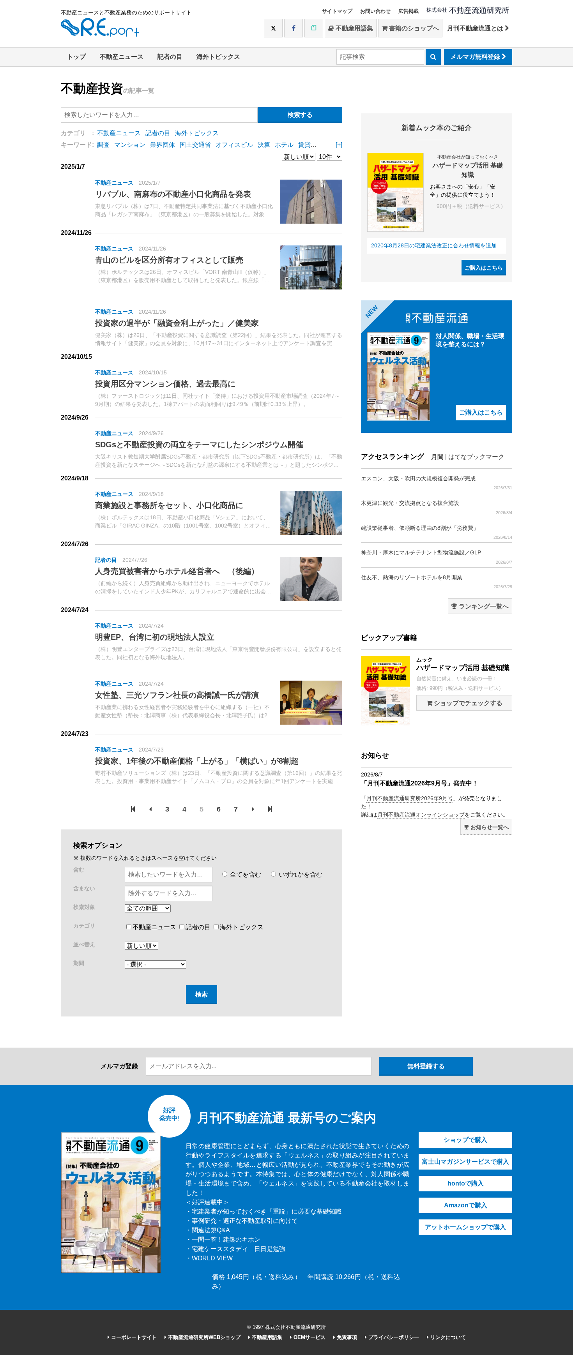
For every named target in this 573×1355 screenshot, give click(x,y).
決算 (264, 144)
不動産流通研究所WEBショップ (203, 1337)
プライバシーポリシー (393, 1337)
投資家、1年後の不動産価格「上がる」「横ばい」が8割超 (197, 761)
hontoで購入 (465, 1183)
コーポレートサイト (133, 1337)
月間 (437, 456)
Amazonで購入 (465, 1205)
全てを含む (244, 874)
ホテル (284, 144)
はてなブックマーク (476, 456)
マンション (129, 144)
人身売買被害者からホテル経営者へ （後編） (177, 571)
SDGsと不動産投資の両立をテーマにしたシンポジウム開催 (199, 444)
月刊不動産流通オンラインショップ (421, 815)
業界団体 (162, 144)
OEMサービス (308, 1337)
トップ (76, 56)
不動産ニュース (121, 56)
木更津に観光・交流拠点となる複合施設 (436, 507)
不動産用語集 (353, 28)
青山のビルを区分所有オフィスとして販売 (169, 260)
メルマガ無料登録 (476, 56)
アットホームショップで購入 (465, 1227)
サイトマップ (337, 11)
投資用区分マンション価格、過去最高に (165, 383)
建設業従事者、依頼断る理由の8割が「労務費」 (436, 532)
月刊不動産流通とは (476, 28)
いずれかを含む (299, 874)
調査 (103, 144)
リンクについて (447, 1337)
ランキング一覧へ (483, 606)
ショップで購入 (465, 1139)
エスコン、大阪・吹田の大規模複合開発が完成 (436, 482)
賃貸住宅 (310, 144)
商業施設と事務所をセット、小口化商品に (169, 505)
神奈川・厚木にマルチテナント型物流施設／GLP (436, 556)
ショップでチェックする (467, 703)
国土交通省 (195, 144)
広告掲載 (408, 11)
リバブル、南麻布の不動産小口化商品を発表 (173, 194)
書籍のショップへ (413, 28)
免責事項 (346, 1337)
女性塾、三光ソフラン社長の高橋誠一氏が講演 (177, 695)
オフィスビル (234, 144)
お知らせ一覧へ (489, 827)
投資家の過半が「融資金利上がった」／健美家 (177, 323)
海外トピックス (218, 56)
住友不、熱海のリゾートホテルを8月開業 (436, 581)
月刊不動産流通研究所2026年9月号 (409, 798)
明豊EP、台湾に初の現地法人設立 (154, 637)
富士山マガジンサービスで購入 (465, 1161)
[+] (339, 144)
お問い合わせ (375, 11)
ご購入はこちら (484, 268)
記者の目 (169, 56)
